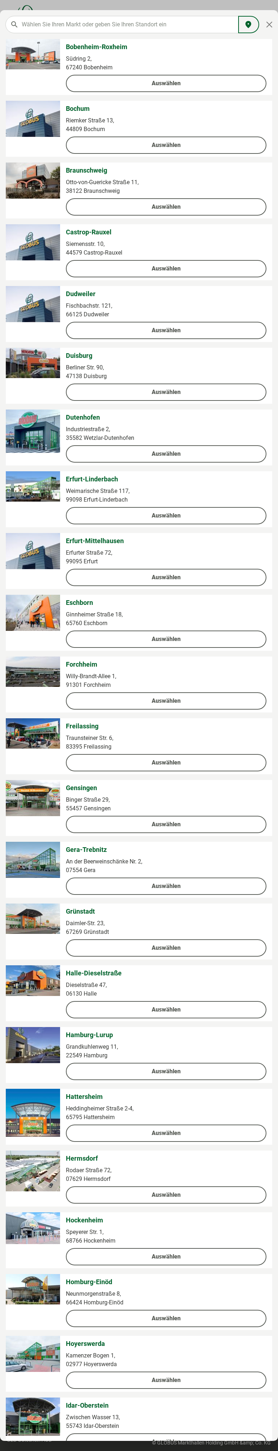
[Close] (269, 24)
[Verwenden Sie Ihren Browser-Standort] (248, 24)
